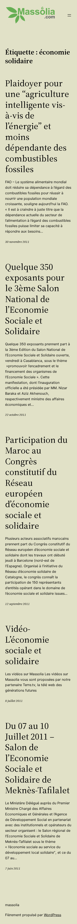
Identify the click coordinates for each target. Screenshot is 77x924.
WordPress (52, 915)
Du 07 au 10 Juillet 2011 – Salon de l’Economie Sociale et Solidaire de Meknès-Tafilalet (37, 758)
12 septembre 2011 (17, 604)
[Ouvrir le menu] (69, 15)
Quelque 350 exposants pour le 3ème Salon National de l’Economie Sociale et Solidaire (35, 299)
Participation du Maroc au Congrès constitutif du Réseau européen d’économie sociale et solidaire (36, 482)
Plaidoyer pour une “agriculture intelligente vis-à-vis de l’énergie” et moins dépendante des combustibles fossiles (37, 126)
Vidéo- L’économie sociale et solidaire (27, 644)
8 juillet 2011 (14, 701)
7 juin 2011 (12, 868)
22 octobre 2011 (15, 415)
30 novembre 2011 (17, 242)
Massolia (12, 905)
